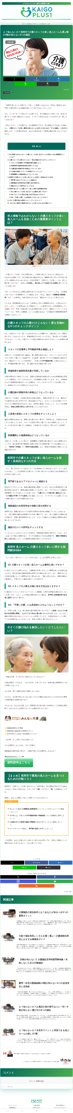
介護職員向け (12, 1107)
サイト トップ (13, 1105)
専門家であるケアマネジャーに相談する (24, 180)
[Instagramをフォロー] (18, 881)
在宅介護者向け (60, 1105)
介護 (13, 92)
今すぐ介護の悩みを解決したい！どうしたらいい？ (25, 200)
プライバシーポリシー (60, 1107)
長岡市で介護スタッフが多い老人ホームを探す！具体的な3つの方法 (31, 177)
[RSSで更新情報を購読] (36, 886)
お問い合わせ (36, 1107)
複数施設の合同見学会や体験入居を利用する (25, 183)
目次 (33, 146)
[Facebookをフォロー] (55, 877)
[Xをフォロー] (18, 877)
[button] (47, 84)
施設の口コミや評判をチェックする (22, 186)
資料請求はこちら (18, 762)
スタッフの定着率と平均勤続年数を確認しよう (26, 163)
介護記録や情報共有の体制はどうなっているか (26, 168)
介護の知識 (6, 92)
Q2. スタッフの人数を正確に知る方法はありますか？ (28, 194)
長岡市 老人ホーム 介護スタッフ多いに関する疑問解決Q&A (28, 189)
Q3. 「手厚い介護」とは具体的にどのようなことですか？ (29, 197)
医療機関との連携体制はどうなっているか (24, 174)
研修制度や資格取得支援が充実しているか (24, 166)
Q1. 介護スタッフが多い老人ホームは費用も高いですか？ (29, 191)
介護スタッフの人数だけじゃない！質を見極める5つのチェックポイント (32, 160)
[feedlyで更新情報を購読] (55, 881)
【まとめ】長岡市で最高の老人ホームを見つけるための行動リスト (30, 203)
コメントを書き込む (36, 1081)
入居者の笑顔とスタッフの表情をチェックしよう (26, 171)
